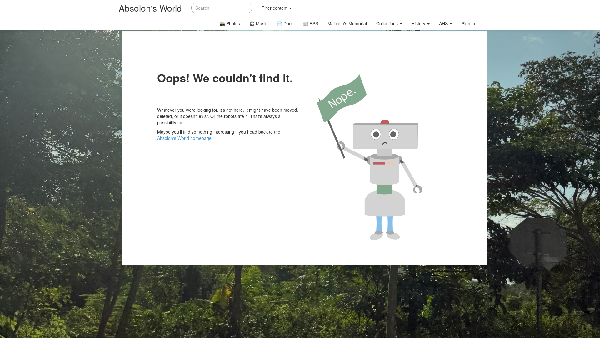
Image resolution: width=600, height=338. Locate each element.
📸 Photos (230, 23)
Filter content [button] (275, 8)
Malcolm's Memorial (347, 23)
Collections (387, 23)
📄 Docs (285, 23)
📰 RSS (310, 23)
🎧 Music (258, 23)
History (419, 23)
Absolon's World (150, 8)
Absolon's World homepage (184, 138)
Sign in (468, 23)
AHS (444, 23)
